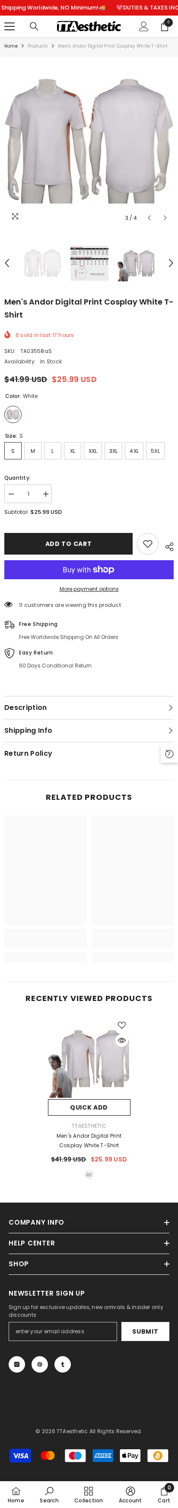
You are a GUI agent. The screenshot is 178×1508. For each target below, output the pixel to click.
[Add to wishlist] (148, 544)
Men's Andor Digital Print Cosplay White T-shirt (89, 1140)
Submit (145, 1331)
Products (38, 46)
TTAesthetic (89, 1125)
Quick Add (89, 1107)
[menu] (9, 26)
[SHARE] (166, 545)
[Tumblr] (62, 1364)
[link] (45, 943)
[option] (89, 141)
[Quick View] (121, 1040)
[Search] (34, 26)
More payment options (89, 589)
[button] (149, 217)
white (89, 1174)
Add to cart (68, 543)
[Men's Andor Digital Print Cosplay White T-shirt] (89, 1058)
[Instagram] (17, 1364)
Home (11, 46)
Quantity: (17, 477)
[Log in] (144, 26)
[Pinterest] (40, 1364)
